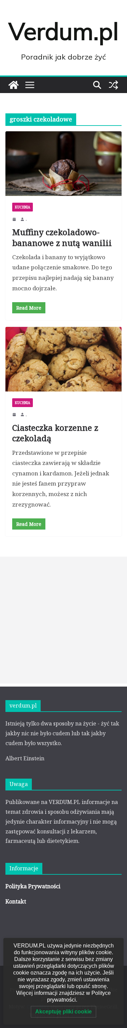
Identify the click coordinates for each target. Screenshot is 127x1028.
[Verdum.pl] (13, 85)
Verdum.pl (63, 31)
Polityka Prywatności (32, 886)
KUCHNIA (22, 207)
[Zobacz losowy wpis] (113, 85)
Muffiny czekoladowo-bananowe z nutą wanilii (62, 237)
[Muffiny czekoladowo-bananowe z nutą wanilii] (63, 163)
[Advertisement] (63, 620)
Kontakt (15, 901)
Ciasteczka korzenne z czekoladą (55, 433)
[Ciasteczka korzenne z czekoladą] (63, 359)
